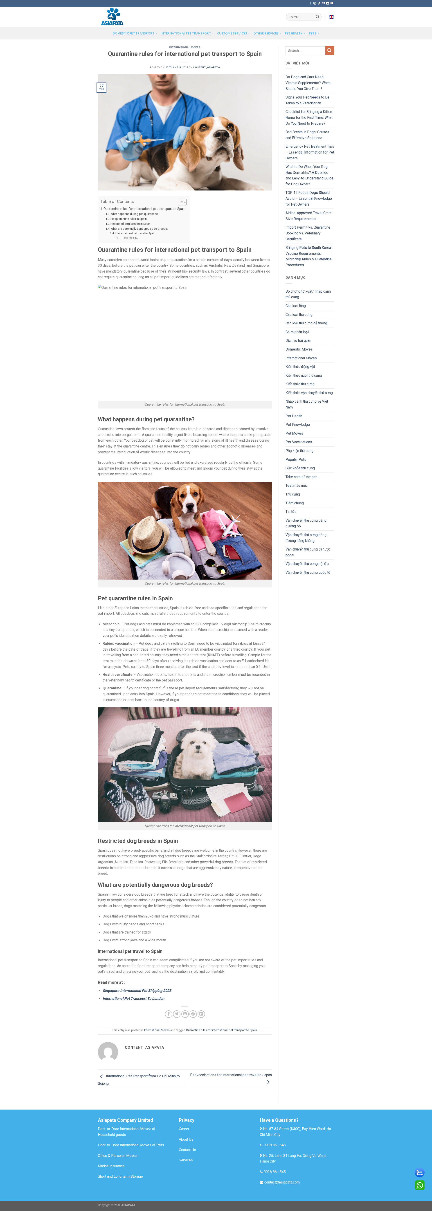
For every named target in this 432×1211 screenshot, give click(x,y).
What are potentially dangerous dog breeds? (139, 228)
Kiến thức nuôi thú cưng (304, 375)
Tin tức (291, 511)
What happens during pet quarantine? (134, 214)
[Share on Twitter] (176, 1014)
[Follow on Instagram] (314, 3)
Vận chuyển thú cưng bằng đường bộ (306, 523)
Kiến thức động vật (300, 367)
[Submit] (317, 17)
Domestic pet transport (134, 33)
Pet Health (294, 416)
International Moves (184, 47)
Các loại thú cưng (299, 314)
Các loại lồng (296, 306)
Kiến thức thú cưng (300, 384)
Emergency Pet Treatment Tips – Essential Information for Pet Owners (310, 152)
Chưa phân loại (297, 332)
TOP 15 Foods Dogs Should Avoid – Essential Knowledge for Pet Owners (309, 198)
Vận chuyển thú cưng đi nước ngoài (308, 552)
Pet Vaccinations (299, 442)
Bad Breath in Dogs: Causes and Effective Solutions (307, 135)
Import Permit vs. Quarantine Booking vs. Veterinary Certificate (308, 233)
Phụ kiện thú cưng (299, 451)
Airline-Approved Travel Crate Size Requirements (309, 216)
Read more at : (130, 237)
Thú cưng (293, 494)
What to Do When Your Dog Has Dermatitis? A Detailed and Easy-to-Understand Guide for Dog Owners (309, 175)
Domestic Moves (299, 349)
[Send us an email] (323, 3)
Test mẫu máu (297, 485)
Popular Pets (296, 459)
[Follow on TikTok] (319, 3)
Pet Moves (294, 433)
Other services (266, 33)
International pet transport (186, 33)
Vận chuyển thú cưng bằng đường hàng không (306, 538)
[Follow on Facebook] (310, 3)
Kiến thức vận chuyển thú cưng (309, 393)
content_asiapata (206, 67)
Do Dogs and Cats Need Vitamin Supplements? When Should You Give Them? (308, 83)
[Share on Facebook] (168, 1014)
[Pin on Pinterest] (193, 1014)
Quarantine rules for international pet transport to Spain (144, 209)
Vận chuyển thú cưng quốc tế (308, 572)
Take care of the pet (301, 477)
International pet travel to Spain (136, 233)
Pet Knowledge (298, 424)
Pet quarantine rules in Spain (128, 218)
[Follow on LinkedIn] (327, 3)
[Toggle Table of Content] (180, 202)
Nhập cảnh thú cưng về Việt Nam (307, 404)
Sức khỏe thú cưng (300, 468)
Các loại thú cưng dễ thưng (306, 323)
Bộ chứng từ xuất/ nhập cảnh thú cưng (308, 294)
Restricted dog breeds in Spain (130, 223)
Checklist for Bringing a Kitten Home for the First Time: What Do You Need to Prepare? (309, 117)
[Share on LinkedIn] (201, 1014)
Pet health (294, 33)
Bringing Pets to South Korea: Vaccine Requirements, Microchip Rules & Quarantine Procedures (309, 256)
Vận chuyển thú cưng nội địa (307, 564)
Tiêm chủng (295, 503)
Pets (312, 33)
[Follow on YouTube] (332, 3)
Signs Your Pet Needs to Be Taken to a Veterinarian (307, 100)
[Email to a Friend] (185, 1014)
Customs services (232, 33)
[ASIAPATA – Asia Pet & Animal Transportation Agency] (120, 17)
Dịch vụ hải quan (298, 340)
